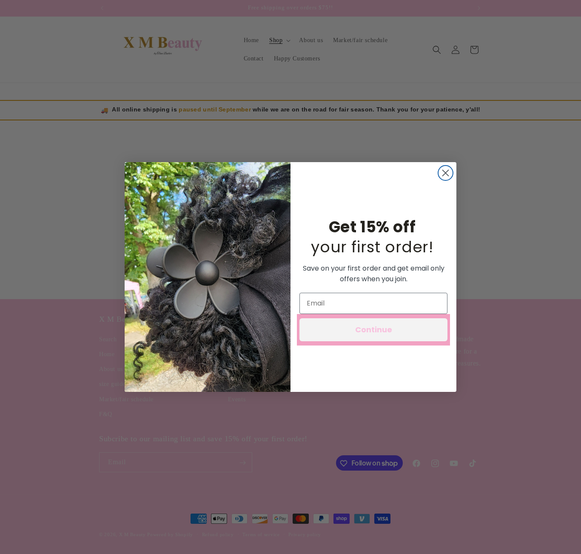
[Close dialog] (445, 173)
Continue (373, 329)
